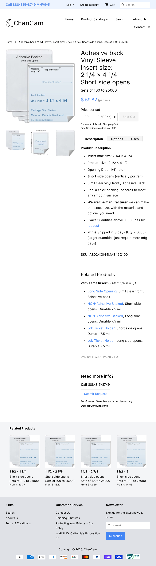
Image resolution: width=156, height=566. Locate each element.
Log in (70, 4)
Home (69, 19)
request (93, 226)
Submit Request (95, 394)
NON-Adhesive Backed (105, 304)
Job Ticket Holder (101, 328)
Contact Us (142, 27)
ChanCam (90, 549)
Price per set (90, 110)
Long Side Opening (102, 291)
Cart (112, 4)
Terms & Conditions (18, 523)
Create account (89, 4)
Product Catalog (93, 19)
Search (120, 19)
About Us (139, 19)
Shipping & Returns (68, 518)
